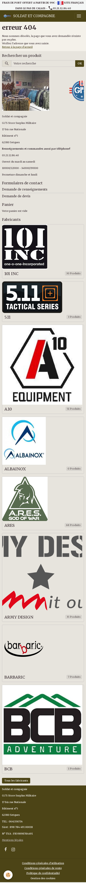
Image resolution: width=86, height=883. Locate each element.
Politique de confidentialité (43, 873)
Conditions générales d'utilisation (43, 863)
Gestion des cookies (43, 878)
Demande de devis (16, 196)
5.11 (7, 317)
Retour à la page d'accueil (17, 46)
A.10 (8, 409)
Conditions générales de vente (43, 868)
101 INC (11, 273)
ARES (9, 525)
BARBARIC (14, 677)
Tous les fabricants (16, 780)
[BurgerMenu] (78, 16)
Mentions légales (12, 840)
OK (80, 63)
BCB (8, 769)
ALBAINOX (15, 469)
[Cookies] (8, 874)
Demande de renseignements (24, 189)
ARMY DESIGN (18, 617)
